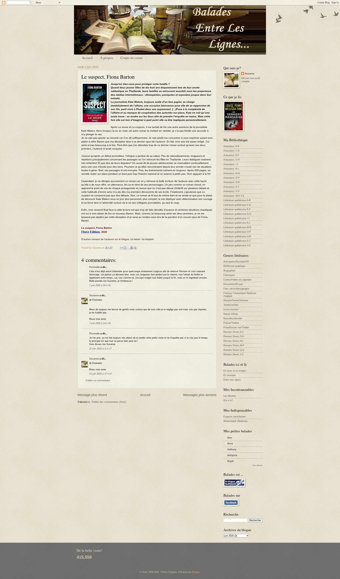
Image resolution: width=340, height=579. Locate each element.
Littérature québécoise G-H (237, 214)
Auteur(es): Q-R (231, 182)
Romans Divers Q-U (233, 350)
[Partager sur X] (128, 248)
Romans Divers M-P (233, 345)
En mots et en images (234, 370)
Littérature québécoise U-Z (237, 245)
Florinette (94, 267)
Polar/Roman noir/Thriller (236, 327)
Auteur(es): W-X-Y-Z (233, 196)
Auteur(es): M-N (231, 173)
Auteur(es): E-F (231, 155)
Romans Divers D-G (233, 336)
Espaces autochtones (234, 416)
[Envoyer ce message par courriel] (121, 248)
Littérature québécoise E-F (237, 209)
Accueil (87, 57)
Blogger (196, 572)
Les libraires (229, 396)
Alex (229, 437)
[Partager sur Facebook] (132, 248)
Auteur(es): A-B (231, 146)
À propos (106, 57)
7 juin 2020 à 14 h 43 (100, 323)
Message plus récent (92, 395)
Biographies (229, 270)
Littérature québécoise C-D (237, 205)
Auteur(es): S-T (231, 186)
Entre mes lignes (232, 379)
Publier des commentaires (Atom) (109, 402)
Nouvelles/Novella (232, 318)
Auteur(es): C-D (231, 150)
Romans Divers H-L (233, 341)
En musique (229, 375)
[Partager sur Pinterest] (135, 248)
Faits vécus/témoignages (236, 288)
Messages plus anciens (199, 395)
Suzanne (94, 295)
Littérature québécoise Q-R (237, 236)
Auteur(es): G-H (231, 159)
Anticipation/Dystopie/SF (236, 261)
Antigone (232, 455)
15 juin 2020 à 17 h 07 (100, 373)
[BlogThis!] (125, 248)
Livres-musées (231, 309)
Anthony (231, 449)
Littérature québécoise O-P (237, 232)
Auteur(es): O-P (231, 177)
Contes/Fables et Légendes (237, 279)
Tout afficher (257, 465)
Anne (230, 443)
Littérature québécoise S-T (237, 241)
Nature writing (230, 314)
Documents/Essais (233, 284)
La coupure (148, 239)
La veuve (135, 239)
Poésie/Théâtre (231, 323)
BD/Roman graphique (234, 266)
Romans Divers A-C (233, 332)
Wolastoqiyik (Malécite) (235, 421)
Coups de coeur (131, 57)
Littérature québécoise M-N (237, 227)
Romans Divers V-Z (233, 354)
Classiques (229, 275)
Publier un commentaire (98, 380)
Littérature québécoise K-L (236, 222)
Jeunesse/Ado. (231, 304)
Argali (230, 461)
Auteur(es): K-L (231, 168)
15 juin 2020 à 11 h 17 (100, 348)
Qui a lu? (228, 400)
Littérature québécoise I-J (236, 218)
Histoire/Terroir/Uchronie (235, 300)
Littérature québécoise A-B (237, 200)
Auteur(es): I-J (230, 164)
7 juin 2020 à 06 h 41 (100, 285)
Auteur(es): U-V (231, 191)
